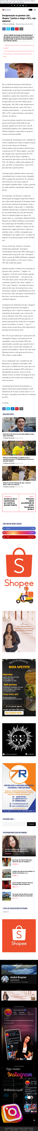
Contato (31, 1129)
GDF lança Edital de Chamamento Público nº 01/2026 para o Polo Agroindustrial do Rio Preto (18, 54)
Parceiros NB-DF (14, 1129)
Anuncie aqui (24, 1129)
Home (6, 1129)
